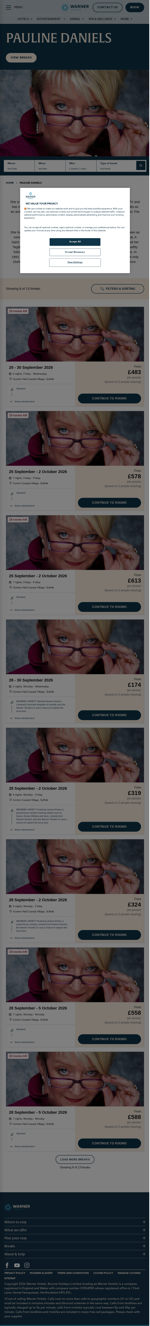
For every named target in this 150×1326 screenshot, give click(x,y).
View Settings (75, 262)
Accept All (75, 242)
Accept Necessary (75, 252)
